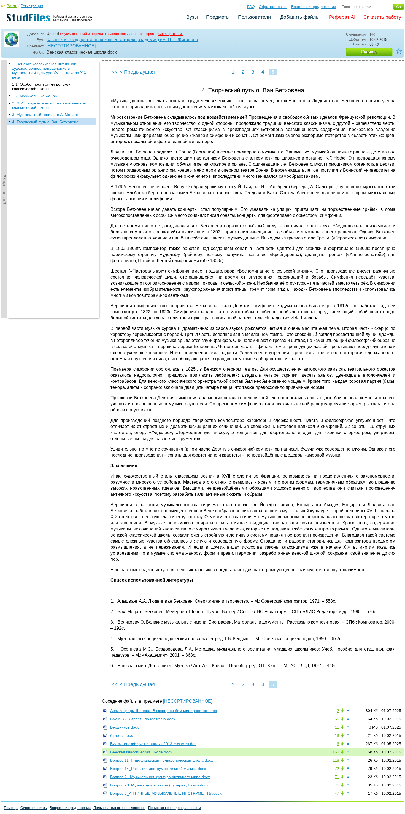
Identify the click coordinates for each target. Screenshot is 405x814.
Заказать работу (382, 17)
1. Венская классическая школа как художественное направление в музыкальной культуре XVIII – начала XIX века (49, 70)
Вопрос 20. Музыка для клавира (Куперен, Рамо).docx (159, 785)
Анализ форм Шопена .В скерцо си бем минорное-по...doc (163, 710)
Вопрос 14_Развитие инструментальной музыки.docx (158, 768)
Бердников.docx (124, 727)
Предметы (218, 17)
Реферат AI (342, 17)
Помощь (11, 808)
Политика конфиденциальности (174, 808)
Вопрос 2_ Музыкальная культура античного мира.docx (160, 777)
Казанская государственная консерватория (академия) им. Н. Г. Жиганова (122, 39)
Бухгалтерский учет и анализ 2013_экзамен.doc (153, 744)
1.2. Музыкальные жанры (35, 96)
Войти (12, 6)
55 (337, 719)
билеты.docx (121, 735)
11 (337, 727)
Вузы (192, 17)
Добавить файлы (300, 17)
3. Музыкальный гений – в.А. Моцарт (45, 114)
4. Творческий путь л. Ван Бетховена (45, 122)
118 (336, 760)
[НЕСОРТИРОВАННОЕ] (71, 46)
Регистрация (32, 6)
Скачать (369, 52)
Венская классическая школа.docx (141, 752)
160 (336, 752)
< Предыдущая (137, 72)
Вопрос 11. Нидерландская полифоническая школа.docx (161, 760)
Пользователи (254, 17)
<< (114, 72)
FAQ (251, 6)
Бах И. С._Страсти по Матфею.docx (142, 719)
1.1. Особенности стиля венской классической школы (41, 86)
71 (337, 777)
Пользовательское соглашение (119, 808)
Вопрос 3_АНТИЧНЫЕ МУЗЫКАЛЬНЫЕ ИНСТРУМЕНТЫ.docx (166, 793)
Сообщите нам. (170, 34)
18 (337, 735)
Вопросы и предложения (313, 6)
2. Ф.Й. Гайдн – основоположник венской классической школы (49, 105)
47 (337, 793)
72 (337, 768)
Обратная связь (273, 6)
